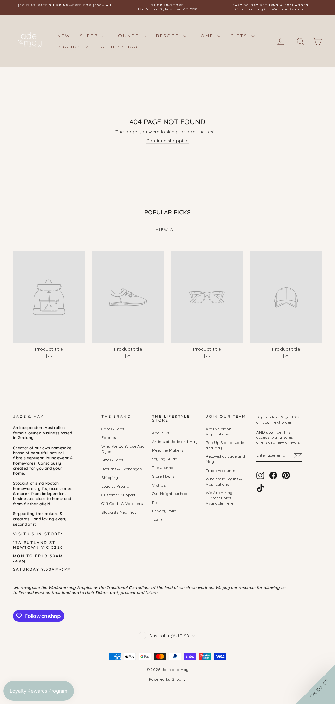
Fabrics (108, 437)
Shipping (109, 477)
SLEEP (90, 36)
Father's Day (118, 47)
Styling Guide (164, 458)
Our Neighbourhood (170, 493)
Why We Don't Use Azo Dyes (122, 449)
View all (167, 229)
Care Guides (112, 428)
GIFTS (240, 36)
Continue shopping (167, 141)
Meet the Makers (167, 450)
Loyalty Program (117, 486)
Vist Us (159, 485)
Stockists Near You (119, 512)
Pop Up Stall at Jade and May (225, 445)
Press (157, 502)
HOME (206, 36)
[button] (315, 684)
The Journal (163, 467)
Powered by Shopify (167, 679)
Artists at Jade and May (175, 441)
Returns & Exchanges (121, 468)
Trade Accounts (220, 470)
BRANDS (70, 47)
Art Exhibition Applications (218, 431)
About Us (160, 432)
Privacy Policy (165, 511)
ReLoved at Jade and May (225, 459)
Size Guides (112, 459)
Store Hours (163, 476)
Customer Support (118, 494)
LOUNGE (128, 36)
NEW (63, 36)
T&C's (157, 519)
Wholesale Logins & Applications (224, 481)
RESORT (169, 36)
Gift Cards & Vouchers (122, 503)
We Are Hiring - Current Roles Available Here (220, 497)
